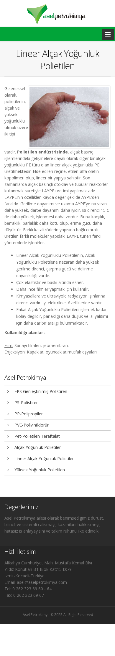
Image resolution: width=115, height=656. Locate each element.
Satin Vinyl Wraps (52, 629)
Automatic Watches (44, 644)
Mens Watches (40, 639)
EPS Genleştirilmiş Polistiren (40, 391)
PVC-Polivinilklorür (31, 425)
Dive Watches (37, 653)
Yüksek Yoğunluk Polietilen (39, 469)
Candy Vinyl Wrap (21, 625)
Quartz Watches (53, 648)
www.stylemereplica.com (48, 620)
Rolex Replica (15, 620)
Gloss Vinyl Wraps (52, 625)
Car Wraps (18, 639)
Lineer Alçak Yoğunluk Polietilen (44, 458)
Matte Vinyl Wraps (22, 629)
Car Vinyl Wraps (54, 634)
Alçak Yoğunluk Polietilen (37, 447)
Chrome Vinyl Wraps (23, 634)
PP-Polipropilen (28, 414)
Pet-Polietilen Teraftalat (36, 436)
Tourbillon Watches (23, 648)
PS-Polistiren (26, 402)
